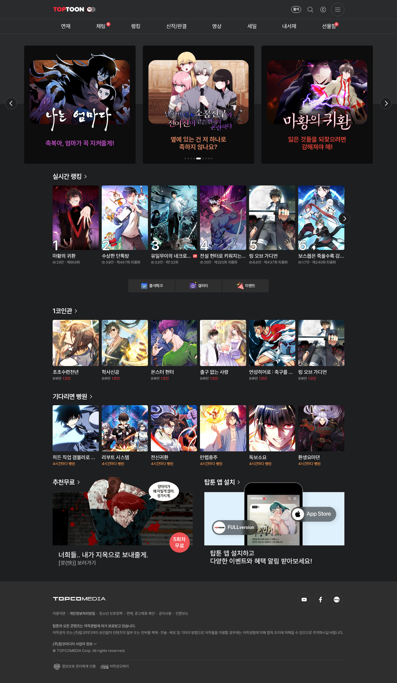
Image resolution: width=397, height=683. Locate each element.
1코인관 (62, 311)
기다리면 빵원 (70, 396)
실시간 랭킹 (67, 176)
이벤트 (250, 285)
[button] (185, 158)
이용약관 (59, 613)
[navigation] (66, 26)
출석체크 (156, 285)
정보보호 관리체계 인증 (79, 666)
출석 (296, 9)
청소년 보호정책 (110, 613)
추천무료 (64, 482)
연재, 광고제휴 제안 (140, 613)
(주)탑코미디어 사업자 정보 (72, 644)
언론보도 (182, 613)
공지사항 (165, 613)
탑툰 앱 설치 (219, 482)
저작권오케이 (119, 666)
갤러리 (203, 285)
